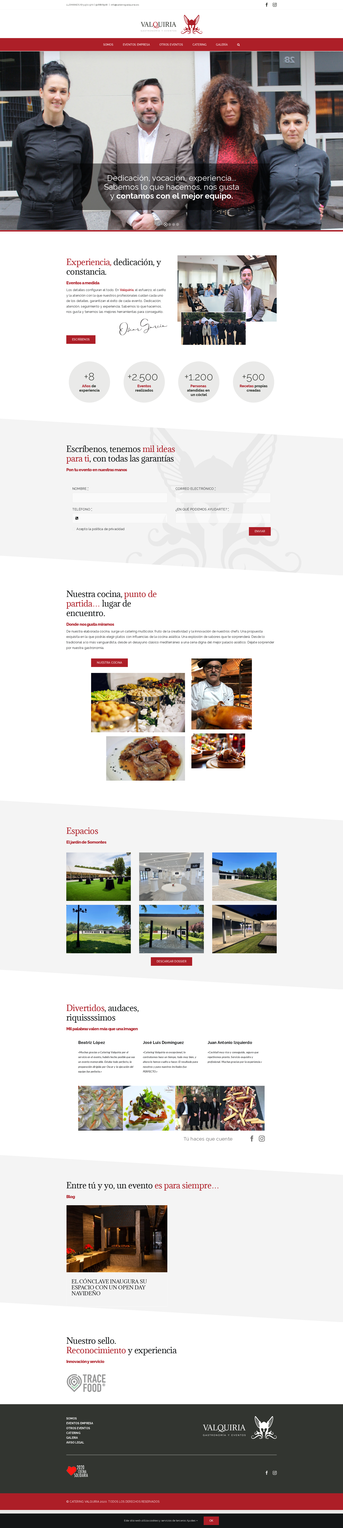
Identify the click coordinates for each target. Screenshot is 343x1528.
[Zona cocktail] (98, 906)
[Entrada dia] (171, 906)
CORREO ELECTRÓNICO (195, 489)
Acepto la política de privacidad (100, 529)
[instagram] (262, 1139)
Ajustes (191, 1520)
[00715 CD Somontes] (98, 854)
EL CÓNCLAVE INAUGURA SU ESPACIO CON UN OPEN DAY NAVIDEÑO (109, 1287)
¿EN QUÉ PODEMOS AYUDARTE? (202, 509)
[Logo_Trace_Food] (86, 1375)
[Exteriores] (244, 854)
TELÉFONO (82, 509)
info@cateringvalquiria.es (125, 4)
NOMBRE (80, 489)
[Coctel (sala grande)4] (171, 854)
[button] (238, 44)
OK (211, 1520)
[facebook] (252, 1139)
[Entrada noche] (244, 906)
